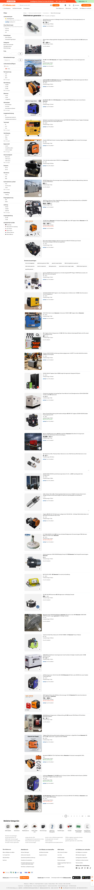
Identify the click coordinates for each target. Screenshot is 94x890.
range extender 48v (30, 837)
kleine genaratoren (52, 266)
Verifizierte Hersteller (43, 852)
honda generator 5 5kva (71, 839)
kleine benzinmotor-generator (32, 840)
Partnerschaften (79, 862)
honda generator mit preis (51, 839)
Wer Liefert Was (67, 883)
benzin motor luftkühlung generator (54, 837)
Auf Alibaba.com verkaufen (81, 852)
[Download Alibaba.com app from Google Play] (86, 877)
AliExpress (26, 883)
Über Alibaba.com (7, 849)
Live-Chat (60, 854)
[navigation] (13, 415)
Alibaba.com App (67, 877)
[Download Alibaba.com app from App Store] (76, 877)
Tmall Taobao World (39, 883)
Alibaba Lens (6, 877)
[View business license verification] (59, 888)
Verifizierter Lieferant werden (82, 860)
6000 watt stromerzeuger (11, 839)
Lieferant (51, 26)
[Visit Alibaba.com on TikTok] (90, 868)
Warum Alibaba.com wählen (8, 852)
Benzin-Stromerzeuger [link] (56, 13)
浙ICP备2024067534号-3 (82, 887)
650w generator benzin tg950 (12, 840)
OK (20, 53)
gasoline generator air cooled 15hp (73, 840)
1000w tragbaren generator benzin (74, 837)
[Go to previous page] (62, 816)
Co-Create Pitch (6, 854)
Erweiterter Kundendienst (26, 860)
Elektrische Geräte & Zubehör (35, 13)
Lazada (45, 883)
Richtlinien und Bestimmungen (27, 866)
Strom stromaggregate (29, 263)
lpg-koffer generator (29, 269)
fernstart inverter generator (12, 842)
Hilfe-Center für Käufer (62, 852)
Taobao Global (52, 883)
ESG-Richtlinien (6, 857)
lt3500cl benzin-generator (82, 266)
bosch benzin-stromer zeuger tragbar (66, 266)
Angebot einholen (43, 854)
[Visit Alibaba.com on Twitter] (82, 868)
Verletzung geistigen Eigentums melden (64, 863)
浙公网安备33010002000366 (69, 887)
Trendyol (60, 883)
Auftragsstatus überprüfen (81, 857)
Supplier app (41, 877)
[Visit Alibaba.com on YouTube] (87, 868)
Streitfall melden (61, 857)
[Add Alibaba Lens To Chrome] (24, 877)
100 (82, 816)
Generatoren (46, 13)
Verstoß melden (61, 866)
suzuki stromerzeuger (30, 842)
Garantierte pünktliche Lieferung (28, 857)
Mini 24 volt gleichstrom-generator (71, 263)
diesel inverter (49, 840)
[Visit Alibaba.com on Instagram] (85, 868)
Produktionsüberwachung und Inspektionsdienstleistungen (27, 863)
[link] (92, 877)
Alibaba (24, 13)
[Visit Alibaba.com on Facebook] (76, 868)
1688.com (32, 883)
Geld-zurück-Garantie (25, 854)
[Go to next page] (85, 816)
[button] (51, 5)
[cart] (70, 5)
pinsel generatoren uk (10, 837)
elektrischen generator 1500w (43, 263)
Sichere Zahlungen (25, 852)
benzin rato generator (41, 266)
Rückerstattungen (61, 860)
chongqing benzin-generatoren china (34, 839)
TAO (56, 883)
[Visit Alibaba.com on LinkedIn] (79, 868)
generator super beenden (57, 263)
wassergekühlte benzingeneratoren (54, 842)
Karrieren (5, 860)
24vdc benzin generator (30, 266)
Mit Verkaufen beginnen (81, 854)
